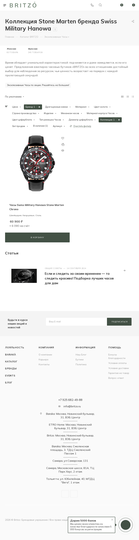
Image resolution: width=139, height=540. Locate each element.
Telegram (65, 493)
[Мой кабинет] (108, 5)
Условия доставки (118, 368)
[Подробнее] (124, 270)
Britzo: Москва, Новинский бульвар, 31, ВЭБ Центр (70, 437)
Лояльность (14, 347)
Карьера (43, 359)
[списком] (127, 96)
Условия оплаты (117, 363)
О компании (45, 354)
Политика (81, 364)
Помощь (114, 347)
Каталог (11, 361)
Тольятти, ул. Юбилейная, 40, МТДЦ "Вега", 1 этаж (70, 480)
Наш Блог (81, 354)
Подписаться (120, 322)
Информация (85, 347)
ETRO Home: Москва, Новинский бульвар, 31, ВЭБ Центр (70, 426)
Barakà (10, 354)
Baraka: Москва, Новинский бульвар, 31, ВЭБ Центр (70, 415)
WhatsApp (73, 493)
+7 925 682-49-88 (70, 399)
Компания (46, 347)
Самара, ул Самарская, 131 (70, 460)
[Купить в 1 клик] (62, 144)
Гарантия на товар (118, 373)
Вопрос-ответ (116, 377)
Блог (8, 382)
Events (10, 375)
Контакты (44, 364)
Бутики (80, 359)
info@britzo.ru (72, 406)
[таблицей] (133, 96)
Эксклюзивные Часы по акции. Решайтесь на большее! (38, 85)
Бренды (11, 368)
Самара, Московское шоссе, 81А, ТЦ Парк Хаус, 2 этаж (70, 469)
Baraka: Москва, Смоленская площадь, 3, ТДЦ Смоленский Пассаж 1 (70, 450)
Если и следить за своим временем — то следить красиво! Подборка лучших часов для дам (79, 278)
